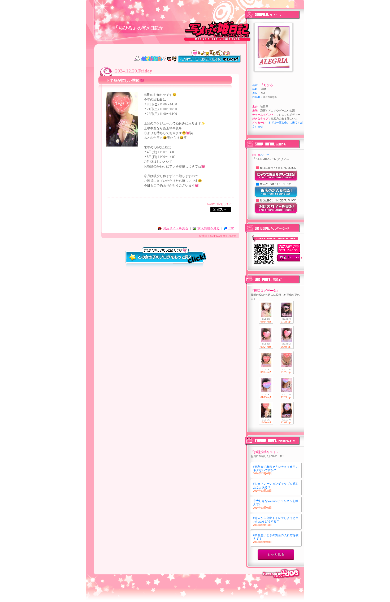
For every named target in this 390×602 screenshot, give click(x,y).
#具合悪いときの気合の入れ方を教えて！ (275, 538)
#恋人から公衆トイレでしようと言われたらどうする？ (275, 521)
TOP (231, 228)
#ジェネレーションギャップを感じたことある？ (275, 487)
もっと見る (276, 554)
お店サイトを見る (175, 228)
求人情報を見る (208, 228)
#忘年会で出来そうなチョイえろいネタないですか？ (275, 470)
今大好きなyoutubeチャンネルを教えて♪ (275, 504)
